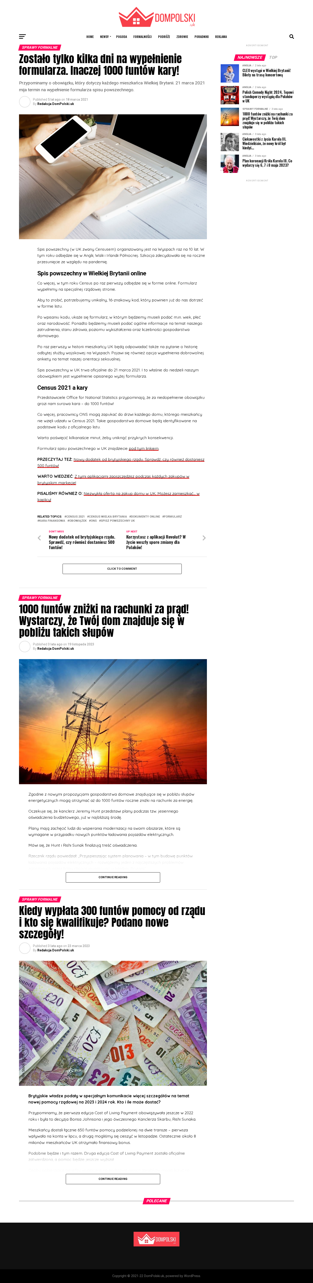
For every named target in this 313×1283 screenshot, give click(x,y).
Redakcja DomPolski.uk (55, 104)
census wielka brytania (108, 516)
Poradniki (202, 36)
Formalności (142, 36)
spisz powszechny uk (118, 520)
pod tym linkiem (144, 448)
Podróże (164, 36)
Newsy (104, 36)
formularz (173, 516)
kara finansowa (52, 520)
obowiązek (78, 520)
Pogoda (121, 36)
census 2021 (75, 516)
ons (94, 520)
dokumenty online (145, 516)
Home (90, 36)
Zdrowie (182, 36)
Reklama (221, 36)
